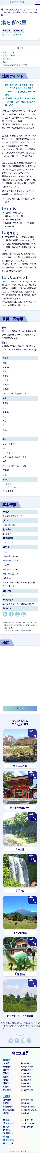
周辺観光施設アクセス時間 (15, 65)
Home (5, 2)
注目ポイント (9, 52)
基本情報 (7, 59)
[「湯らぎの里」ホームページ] (5, 614)
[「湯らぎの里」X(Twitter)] (17, 1040)
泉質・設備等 (9, 55)
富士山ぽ (20, 1052)
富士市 (12, 2)
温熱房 (30, 102)
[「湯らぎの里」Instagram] (17, 614)
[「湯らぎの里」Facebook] (11, 1040)
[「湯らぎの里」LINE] (23, 1040)
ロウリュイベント (13, 487)
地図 (5, 62)
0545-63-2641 (8, 525)
